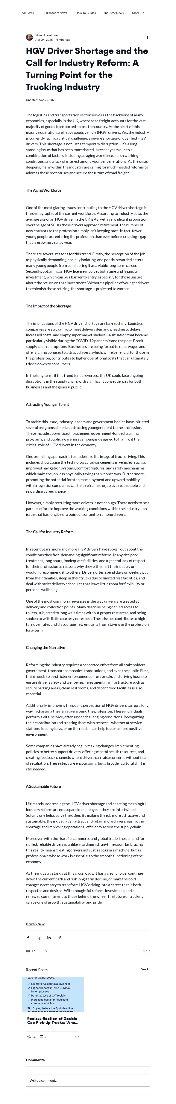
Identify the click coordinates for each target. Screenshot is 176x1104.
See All (145, 969)
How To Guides (86, 13)
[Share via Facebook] (28, 938)
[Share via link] (60, 938)
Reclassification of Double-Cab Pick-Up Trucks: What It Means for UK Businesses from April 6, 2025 (53, 1021)
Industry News (114, 13)
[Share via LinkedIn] (49, 938)
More (136, 13)
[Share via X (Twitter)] (38, 938)
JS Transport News (54, 13)
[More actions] (147, 37)
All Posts (28, 13)
